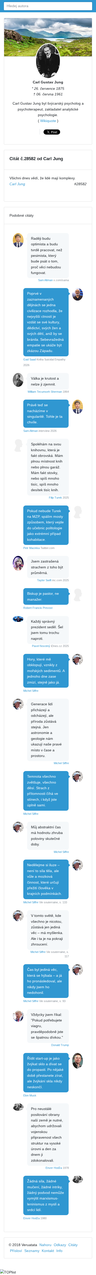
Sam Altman (45, 280)
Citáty (73, 1245)
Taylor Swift (44, 580)
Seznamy (31, 1251)
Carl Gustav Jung (48, 82)
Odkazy (60, 1245)
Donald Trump (60, 1045)
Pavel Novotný (41, 645)
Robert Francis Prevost (37, 607)
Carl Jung (17, 184)
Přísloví (16, 1251)
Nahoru (45, 1245)
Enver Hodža (54, 1167)
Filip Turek (55, 497)
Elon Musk (29, 1095)
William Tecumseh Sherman (45, 391)
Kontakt (48, 1251)
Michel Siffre (30, 690)
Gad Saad (29, 359)
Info (59, 1251)
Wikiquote (48, 121)
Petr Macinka (31, 547)
